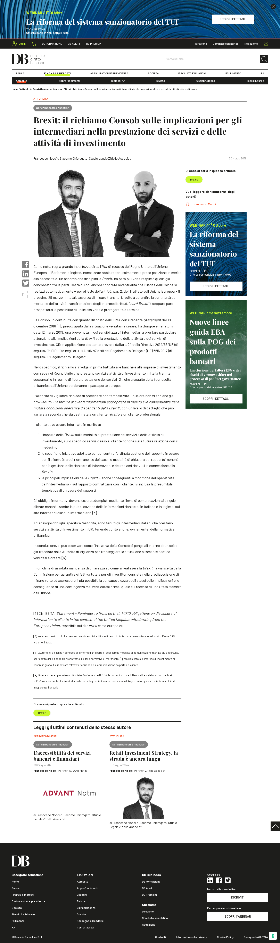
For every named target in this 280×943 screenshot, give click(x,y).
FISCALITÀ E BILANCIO (192, 73)
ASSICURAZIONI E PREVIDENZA (109, 73)
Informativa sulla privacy (191, 937)
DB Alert (74, 43)
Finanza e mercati (23, 894)
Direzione (201, 43)
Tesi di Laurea (255, 80)
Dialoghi (116, 80)
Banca (15, 888)
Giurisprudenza (205, 80)
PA (262, 73)
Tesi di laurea (85, 927)
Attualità (21, 80)
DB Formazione (52, 43)
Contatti (160, 937)
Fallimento (18, 921)
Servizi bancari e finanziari (48, 88)
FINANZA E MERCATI (57, 73)
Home (15, 88)
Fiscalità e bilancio (23, 914)
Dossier (81, 914)
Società (17, 907)
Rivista (160, 80)
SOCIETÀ (153, 73)
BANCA (20, 73)
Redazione (251, 43)
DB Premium (93, 43)
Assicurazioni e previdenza (28, 901)
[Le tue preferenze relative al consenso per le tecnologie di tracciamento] (273, 936)
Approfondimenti (69, 80)
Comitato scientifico (226, 43)
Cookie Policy (225, 937)
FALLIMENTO (233, 73)
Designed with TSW (256, 937)
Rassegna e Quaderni (90, 921)
